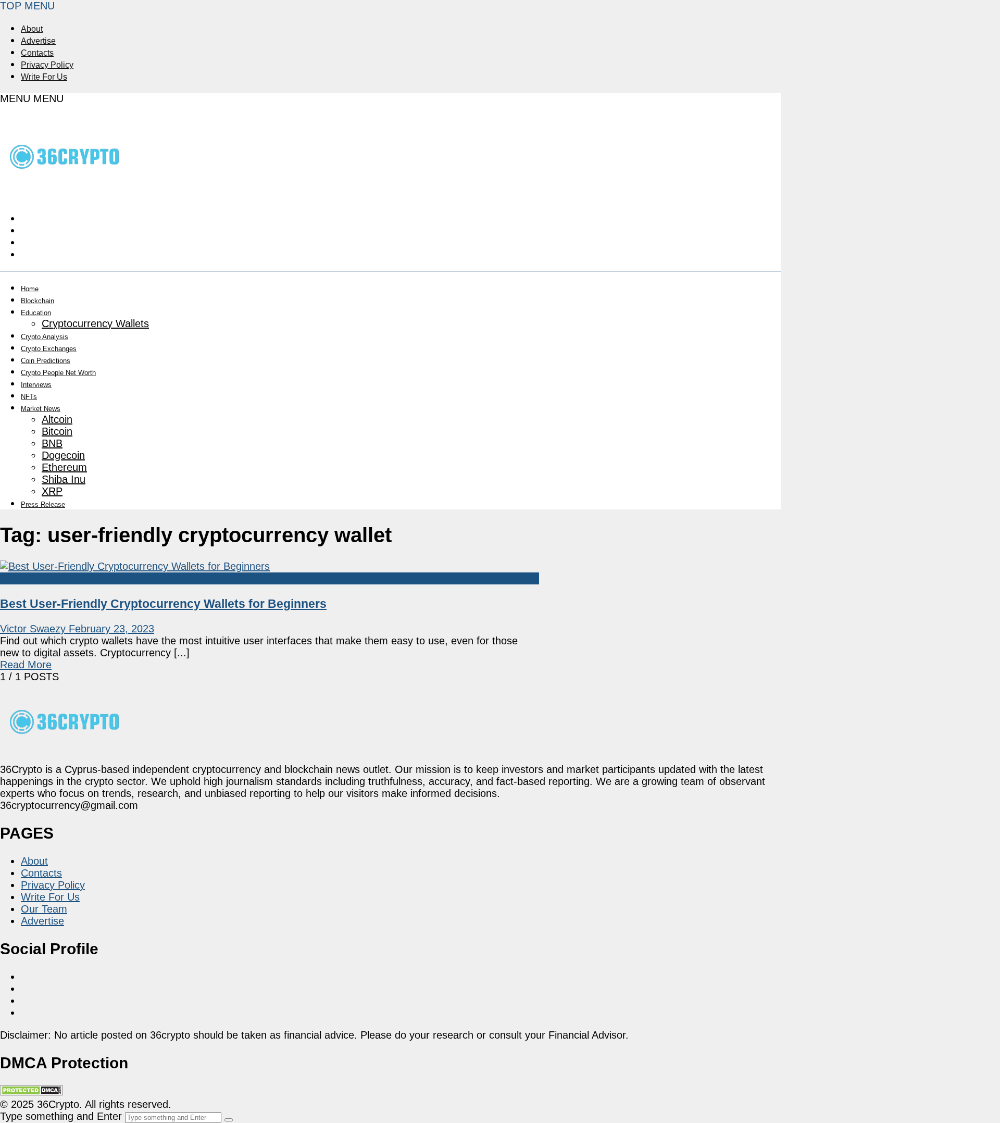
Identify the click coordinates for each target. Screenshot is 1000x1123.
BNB (52, 443)
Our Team (44, 909)
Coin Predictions (45, 361)
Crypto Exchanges (49, 349)
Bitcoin (57, 431)
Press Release (43, 504)
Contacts (37, 52)
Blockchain (37, 301)
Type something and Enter (61, 1116)
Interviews (36, 385)
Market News (40, 409)
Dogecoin (63, 455)
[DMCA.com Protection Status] (31, 1092)
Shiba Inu (63, 479)
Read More (26, 664)
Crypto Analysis (44, 337)
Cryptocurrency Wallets (95, 323)
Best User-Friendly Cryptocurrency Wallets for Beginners (163, 603)
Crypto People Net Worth (58, 373)
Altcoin (57, 419)
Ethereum (64, 467)
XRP (52, 491)
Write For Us (44, 76)
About (32, 28)
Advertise (38, 40)
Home (30, 289)
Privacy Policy (47, 64)
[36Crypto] (65, 190)
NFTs (29, 397)
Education (36, 313)
